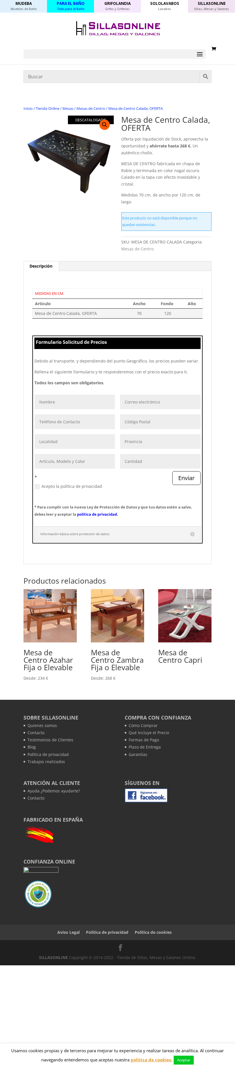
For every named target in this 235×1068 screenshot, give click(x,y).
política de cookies (151, 1060)
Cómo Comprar (143, 725)
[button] (104, 125)
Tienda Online (47, 108)
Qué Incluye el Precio (149, 732)
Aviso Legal (68, 932)
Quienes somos (42, 725)
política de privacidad (97, 514)
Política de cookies (153, 932)
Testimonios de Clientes (50, 739)
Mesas (67, 108)
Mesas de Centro (91, 108)
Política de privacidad (48, 754)
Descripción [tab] (41, 266)
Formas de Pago (144, 739)
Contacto (36, 732)
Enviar (186, 478)
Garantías (138, 754)
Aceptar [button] (183, 1060)
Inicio (28, 108)
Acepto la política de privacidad (72, 486)
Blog (32, 747)
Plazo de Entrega (145, 747)
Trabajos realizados (46, 761)
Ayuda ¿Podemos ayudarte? (54, 791)
